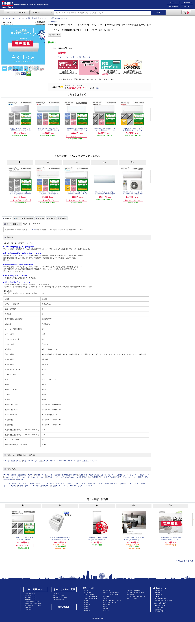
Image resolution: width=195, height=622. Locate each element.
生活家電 (87, 604)
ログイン (173, 3)
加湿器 (96, 475)
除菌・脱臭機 (88, 475)
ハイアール (94, 461)
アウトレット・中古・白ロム (136, 596)
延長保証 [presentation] (41, 218)
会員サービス (29, 609)
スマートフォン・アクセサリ (112, 600)
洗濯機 (86, 606)
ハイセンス (77, 461)
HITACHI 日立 (52, 22)
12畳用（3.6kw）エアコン (77, 484)
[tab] (7, 218)
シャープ (6, 461)
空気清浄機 (59, 475)
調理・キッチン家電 (90, 598)
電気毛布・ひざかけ (53, 477)
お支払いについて (30, 595)
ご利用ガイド (187, 3)
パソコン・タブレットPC (111, 594)
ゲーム (105, 606)
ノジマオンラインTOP (8, 18)
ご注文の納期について (32, 601)
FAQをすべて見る (58, 599)
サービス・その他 (132, 598)
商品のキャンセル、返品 (33, 603)
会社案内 (158, 596)
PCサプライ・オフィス (110, 602)
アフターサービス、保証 (33, 605)
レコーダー (87, 592)
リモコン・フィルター (86, 486)
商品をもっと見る (185, 561)
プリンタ (106, 598)
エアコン (45, 18)
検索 (158, 12)
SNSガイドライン (160, 611)
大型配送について (30, 599)
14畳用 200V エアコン (112, 484)
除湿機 (80, 475)
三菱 (43, 461)
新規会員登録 (173, 7)
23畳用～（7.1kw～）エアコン (28, 486)
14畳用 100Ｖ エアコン (95, 484)
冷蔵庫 (86, 600)
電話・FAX (106, 604)
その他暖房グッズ (107, 477)
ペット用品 (130, 594)
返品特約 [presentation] (63, 218)
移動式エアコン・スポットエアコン (64, 486)
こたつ (63, 477)
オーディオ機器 (89, 594)
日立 (39, 461)
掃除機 (86, 608)
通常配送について (30, 597)
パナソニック (32, 461)
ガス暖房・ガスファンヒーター (126, 477)
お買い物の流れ (30, 593)
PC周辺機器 (106, 596)
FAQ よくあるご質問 (65, 589)
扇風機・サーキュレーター (44, 475)
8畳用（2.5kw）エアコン (39, 484)
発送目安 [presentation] (52, 218)
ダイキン (49, 461)
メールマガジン (160, 605)
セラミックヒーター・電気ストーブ (136, 475)
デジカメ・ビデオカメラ (111, 592)
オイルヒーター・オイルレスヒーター (17, 477)
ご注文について (58, 593)
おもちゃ (106, 608)
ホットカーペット (38, 477)
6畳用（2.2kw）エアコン (59, 18)
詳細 (97, 88)
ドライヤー (106, 590)
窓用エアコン (45, 486)
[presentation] (6, 218)
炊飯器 (86, 602)
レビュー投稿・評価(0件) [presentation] (24, 218)
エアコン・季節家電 (90, 596)
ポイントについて (58, 595)
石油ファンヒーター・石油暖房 (111, 475)
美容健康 (87, 610)
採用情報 (158, 592)
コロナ (70, 461)
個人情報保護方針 (160, 598)
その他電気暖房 (94, 477)
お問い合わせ (64, 607)
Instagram (158, 609)
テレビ (86, 590)
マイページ (187, 7)
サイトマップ (159, 590)
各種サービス (29, 607)
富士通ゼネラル (16, 461)
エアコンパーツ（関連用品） (77, 477)
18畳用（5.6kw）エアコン (130, 484)
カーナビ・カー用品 (133, 590)
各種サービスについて (60, 597)
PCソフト (106, 610)
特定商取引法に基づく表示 (163, 600)
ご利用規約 (158, 594)
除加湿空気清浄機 (70, 475)
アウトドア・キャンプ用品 (135, 592)
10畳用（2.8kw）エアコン (58, 484)
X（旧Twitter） (159, 607)
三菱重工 (85, 461)
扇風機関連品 (18, 479)
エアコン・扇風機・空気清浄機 (29, 18)
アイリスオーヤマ (60, 461)
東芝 (24, 461)
